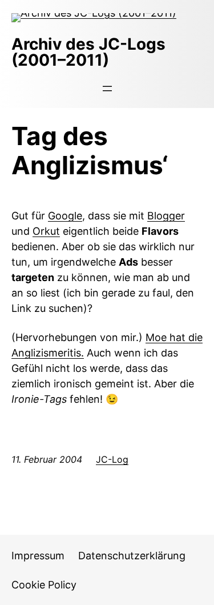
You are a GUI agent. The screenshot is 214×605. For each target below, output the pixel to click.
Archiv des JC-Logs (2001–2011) (88, 52)
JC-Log (112, 459)
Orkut (46, 231)
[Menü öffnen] (107, 88)
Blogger (166, 216)
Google (65, 216)
